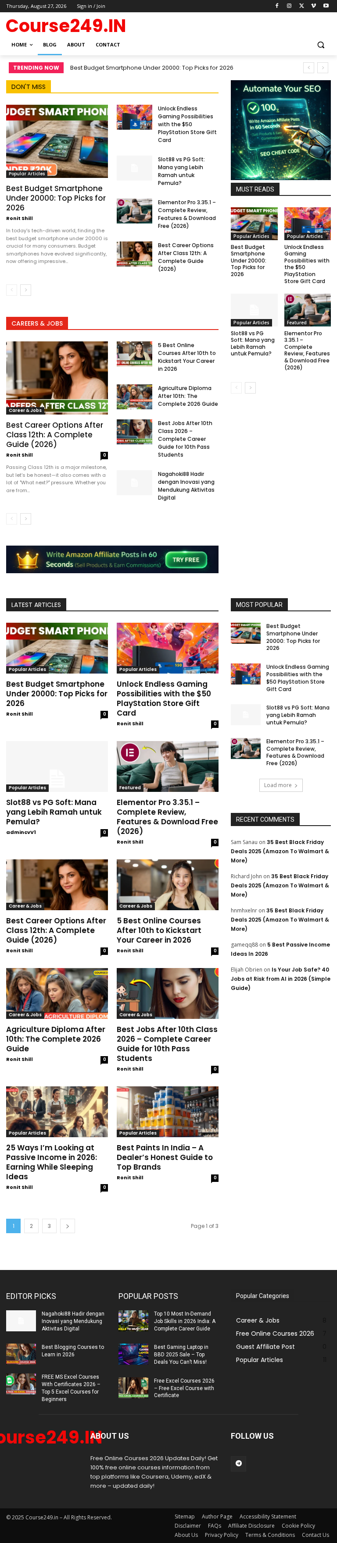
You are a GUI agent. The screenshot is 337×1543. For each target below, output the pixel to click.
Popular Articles (27, 173)
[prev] (308, 67)
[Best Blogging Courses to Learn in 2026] (21, 1354)
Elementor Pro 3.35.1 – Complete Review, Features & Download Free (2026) (187, 214)
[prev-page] (11, 290)
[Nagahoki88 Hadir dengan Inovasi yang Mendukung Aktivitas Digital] (134, 482)
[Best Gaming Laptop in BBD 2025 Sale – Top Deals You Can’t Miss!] (133, 1354)
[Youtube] (326, 6)
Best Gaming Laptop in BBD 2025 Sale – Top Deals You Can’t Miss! (181, 1354)
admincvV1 (21, 832)
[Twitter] (302, 6)
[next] (322, 67)
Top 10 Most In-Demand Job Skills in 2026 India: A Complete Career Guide (184, 1321)
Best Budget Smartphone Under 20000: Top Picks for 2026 (151, 68)
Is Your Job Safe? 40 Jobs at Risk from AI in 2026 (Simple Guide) (280, 979)
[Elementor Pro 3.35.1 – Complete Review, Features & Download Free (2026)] (134, 211)
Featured (297, 322)
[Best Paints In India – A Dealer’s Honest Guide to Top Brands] (168, 1111)
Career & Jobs (25, 410)
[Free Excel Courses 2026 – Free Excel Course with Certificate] (133, 1387)
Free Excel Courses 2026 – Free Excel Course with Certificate (184, 1388)
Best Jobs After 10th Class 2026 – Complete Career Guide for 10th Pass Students (185, 438)
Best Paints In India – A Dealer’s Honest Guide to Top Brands (165, 1157)
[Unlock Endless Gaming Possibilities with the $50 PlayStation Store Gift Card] (134, 117)
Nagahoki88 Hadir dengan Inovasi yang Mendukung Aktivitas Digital (186, 485)
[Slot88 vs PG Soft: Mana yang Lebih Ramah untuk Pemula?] (134, 168)
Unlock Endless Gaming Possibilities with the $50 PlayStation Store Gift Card (187, 124)
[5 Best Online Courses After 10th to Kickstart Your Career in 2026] (134, 353)
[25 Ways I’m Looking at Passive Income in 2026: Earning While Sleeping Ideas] (57, 1111)
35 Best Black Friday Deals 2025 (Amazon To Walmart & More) (280, 851)
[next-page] (25, 290)
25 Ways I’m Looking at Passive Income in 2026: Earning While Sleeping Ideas (51, 1162)
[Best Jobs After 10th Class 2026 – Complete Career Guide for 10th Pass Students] (134, 431)
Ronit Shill (19, 218)
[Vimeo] (313, 6)
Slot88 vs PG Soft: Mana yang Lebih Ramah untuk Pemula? (181, 171)
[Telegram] (238, 1464)
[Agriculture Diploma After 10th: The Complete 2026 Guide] (134, 396)
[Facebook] (277, 6)
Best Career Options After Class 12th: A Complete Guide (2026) (186, 257)
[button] (320, 45)
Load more (278, 785)
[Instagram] (289, 6)
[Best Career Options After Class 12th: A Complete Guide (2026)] (134, 253)
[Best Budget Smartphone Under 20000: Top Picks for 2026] (57, 141)
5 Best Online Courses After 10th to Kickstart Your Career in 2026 (187, 356)
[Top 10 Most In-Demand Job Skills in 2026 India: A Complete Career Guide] (133, 1320)
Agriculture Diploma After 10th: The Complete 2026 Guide (188, 396)
